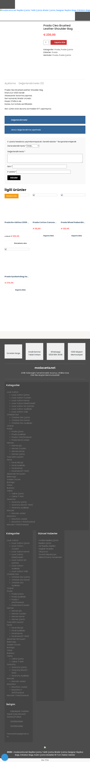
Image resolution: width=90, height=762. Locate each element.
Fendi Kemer (17, 468)
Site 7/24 (45, 760)
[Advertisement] (45, 311)
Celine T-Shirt (18, 496)
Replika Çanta (45, 543)
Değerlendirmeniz (16, 151)
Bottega (10, 482)
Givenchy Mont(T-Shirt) (22, 504)
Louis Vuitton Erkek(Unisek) (23, 403)
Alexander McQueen (16, 473)
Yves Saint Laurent (15, 457)
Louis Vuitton (13, 392)
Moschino (11, 516)
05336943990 (16, 721)
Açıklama (10, 83)
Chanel (10, 426)
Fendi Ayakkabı (18, 465)
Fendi (9, 459)
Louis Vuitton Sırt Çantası (23, 406)
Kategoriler (13, 385)
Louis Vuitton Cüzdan (21, 397)
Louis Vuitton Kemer (20, 400)
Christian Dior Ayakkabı (22, 423)
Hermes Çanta (18, 454)
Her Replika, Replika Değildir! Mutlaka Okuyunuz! (47, 549)
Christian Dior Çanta (21, 417)
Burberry (10, 488)
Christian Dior (13, 414)
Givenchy (11, 499)
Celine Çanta (18, 493)
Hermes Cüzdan (19, 448)
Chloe (9, 485)
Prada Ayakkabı (19, 434)
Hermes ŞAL (17, 445)
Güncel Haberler (48, 533)
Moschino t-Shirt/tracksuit (23, 521)
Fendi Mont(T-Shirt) (20, 471)
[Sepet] (4, 757)
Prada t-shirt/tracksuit (22, 437)
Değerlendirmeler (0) (31, 83)
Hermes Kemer (18, 451)
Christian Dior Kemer (21, 420)
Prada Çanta (67, 49)
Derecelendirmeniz (16, 146)
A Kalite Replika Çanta (48, 540)
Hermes (10, 442)
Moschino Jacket (19, 519)
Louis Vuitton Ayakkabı (22, 409)
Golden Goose (13, 479)
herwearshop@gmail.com (18, 735)
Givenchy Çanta (19, 502)
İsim (9, 166)
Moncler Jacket (19, 513)
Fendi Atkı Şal (17, 462)
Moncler (10, 510)
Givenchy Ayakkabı (20, 507)
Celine (10, 490)
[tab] (10, 84)
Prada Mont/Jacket (20, 440)
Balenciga (11, 476)
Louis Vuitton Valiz (20, 411)
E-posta (11, 171)
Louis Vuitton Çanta (21, 395)
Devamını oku (20, 243)
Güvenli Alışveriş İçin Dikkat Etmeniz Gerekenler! (50, 556)
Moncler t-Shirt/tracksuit (18, 524)
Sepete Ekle (59, 42)
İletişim (10, 704)
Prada (57, 49)
